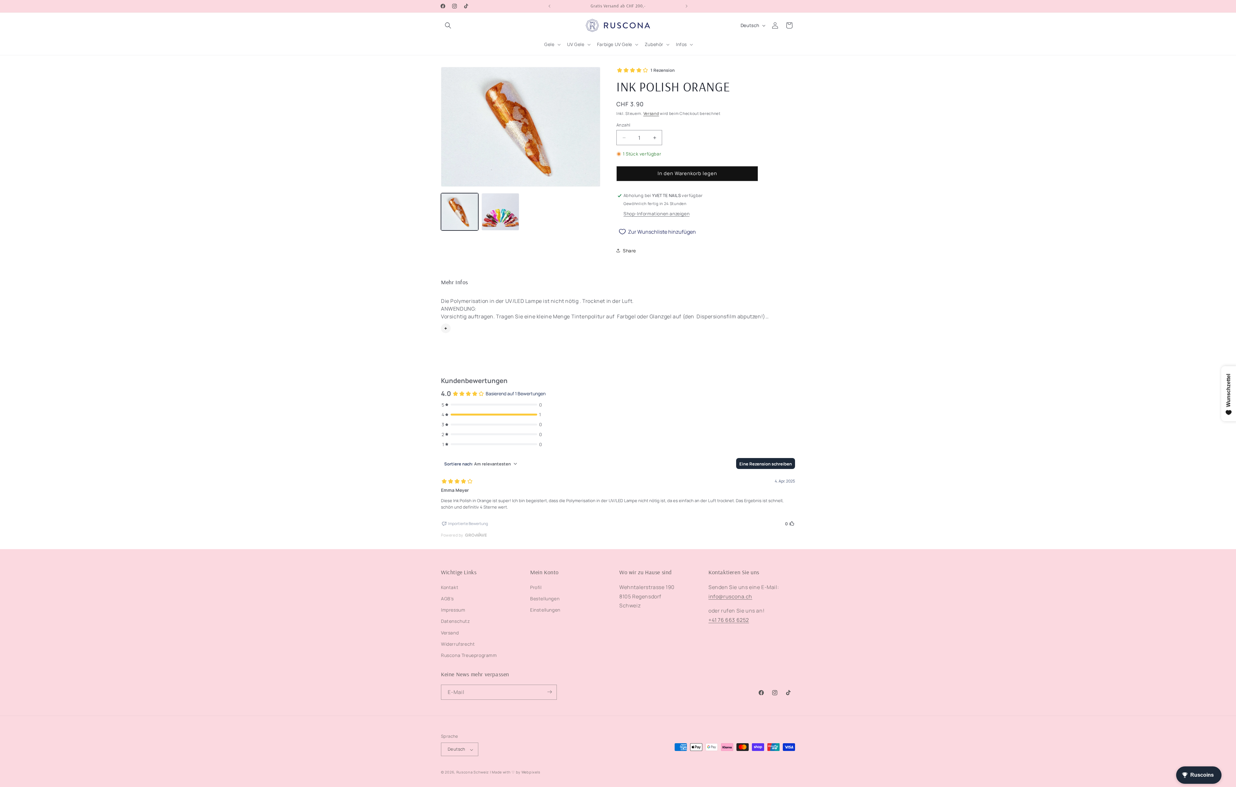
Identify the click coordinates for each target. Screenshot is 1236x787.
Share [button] (629, 251)
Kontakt (449, 587)
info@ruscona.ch (730, 596)
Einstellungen (545, 610)
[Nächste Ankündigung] (686, 6)
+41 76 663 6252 (728, 619)
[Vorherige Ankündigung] (549, 6)
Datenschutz (455, 621)
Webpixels (530, 772)
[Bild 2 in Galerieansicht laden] (500, 211)
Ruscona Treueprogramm (469, 655)
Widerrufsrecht (458, 644)
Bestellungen (544, 598)
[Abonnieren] (549, 691)
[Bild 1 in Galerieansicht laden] (459, 211)
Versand (651, 113)
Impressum (453, 610)
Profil (536, 587)
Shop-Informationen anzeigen (656, 214)
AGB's (447, 598)
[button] (448, 25)
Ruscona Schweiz (472, 772)
